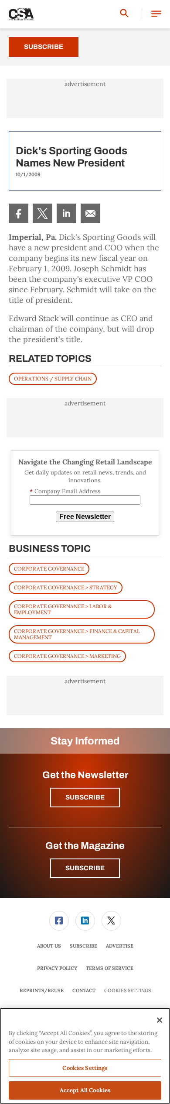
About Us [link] (49, 946)
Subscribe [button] (85, 797)
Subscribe (43, 46)
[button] (156, 14)
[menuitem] (18, 213)
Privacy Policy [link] (57, 968)
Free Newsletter (85, 516)
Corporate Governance (49, 568)
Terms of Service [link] (109, 968)
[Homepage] (21, 14)
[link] (18, 213)
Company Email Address (65, 491)
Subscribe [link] (83, 946)
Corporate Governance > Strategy (65, 587)
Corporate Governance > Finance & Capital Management (77, 634)
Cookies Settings (127, 990)
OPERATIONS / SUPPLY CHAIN (53, 378)
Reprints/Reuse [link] (42, 990)
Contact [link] (83, 990)
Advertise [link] (119, 946)
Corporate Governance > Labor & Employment (63, 609)
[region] (85, 1056)
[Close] (159, 1020)
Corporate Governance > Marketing (67, 656)
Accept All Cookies (85, 1090)
